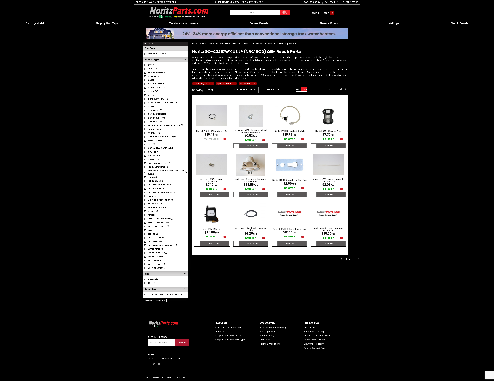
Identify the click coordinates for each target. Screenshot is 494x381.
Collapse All (160, 300)
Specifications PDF (226, 83)
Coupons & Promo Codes (228, 327)
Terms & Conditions (270, 343)
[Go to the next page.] (346, 89)
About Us (220, 331)
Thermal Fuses (329, 23)
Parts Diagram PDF (203, 83)
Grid (304, 89)
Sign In (316, 12)
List (298, 89)
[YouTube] (159, 364)
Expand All (148, 300)
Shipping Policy (267, 331)
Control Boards (258, 23)
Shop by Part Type (106, 23)
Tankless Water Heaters (183, 23)
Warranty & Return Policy (273, 327)
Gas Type (150, 48)
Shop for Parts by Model (228, 335)
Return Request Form (315, 348)
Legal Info (265, 339)
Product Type (152, 59)
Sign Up (182, 342)
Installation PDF (247, 83)
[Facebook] (149, 364)
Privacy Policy (267, 335)
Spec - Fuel (150, 289)
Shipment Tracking (314, 331)
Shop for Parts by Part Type (230, 339)
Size (147, 273)
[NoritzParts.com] (179, 12)
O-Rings (394, 23)
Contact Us (331, 2)
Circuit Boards (459, 23)
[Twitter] (154, 364)
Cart (328, 12)
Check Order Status (314, 339)
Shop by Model (35, 23)
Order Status (350, 2)
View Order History (314, 343)
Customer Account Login (317, 335)
